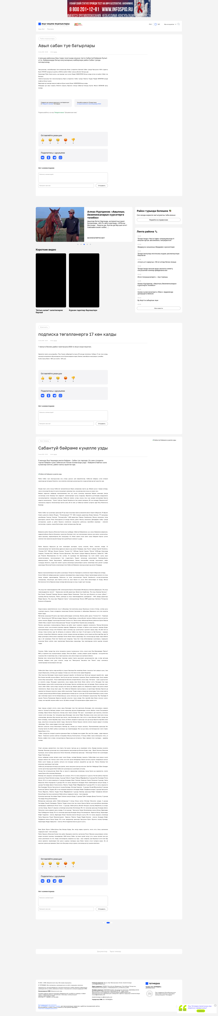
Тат (159, 24)
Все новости (158, 308)
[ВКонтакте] (42, 157)
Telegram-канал (59, 112)
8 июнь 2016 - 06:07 (43, 340)
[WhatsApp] (60, 157)
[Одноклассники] (48, 157)
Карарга (201, 1011)
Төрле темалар (115, 951)
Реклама (50, 29)
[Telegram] (54, 157)
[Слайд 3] (84, 244)
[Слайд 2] (80, 244)
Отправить (101, 185)
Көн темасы (44, 441)
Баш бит (41, 29)
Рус (150, 24)
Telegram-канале (48, 104)
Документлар (102, 951)
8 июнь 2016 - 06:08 (43, 51)
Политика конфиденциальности (47, 1008)
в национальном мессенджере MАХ (89, 104)
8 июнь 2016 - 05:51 (43, 454)
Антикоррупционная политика (47, 1005)
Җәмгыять (44, 327)
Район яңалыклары (47, 39)
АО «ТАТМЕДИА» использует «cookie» (49, 1006)
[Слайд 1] (77, 244)
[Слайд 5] (90, 244)
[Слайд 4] (87, 244)
